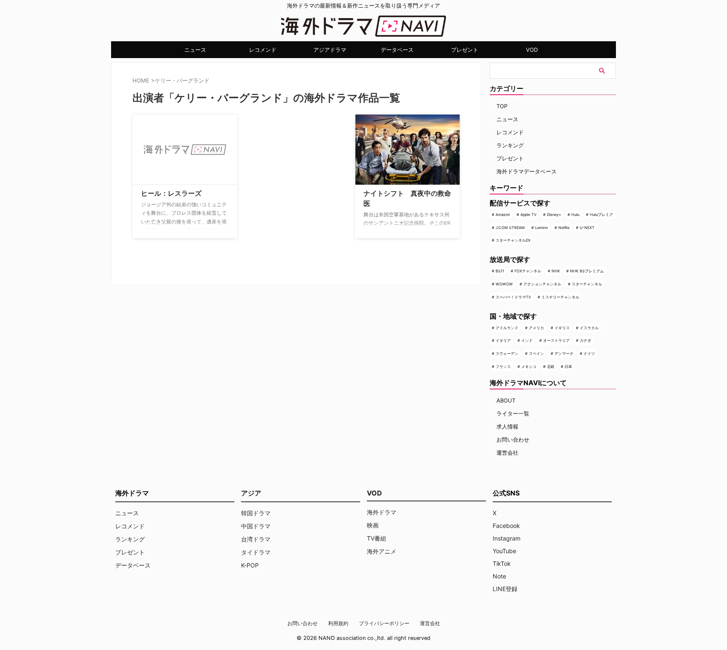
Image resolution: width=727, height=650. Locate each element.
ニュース (195, 49)
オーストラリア (556, 340)
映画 (373, 525)
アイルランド (507, 327)
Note (499, 576)
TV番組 (376, 538)
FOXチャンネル (528, 271)
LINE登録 (505, 588)
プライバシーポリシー (384, 623)
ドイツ (589, 353)
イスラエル (589, 327)
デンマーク (564, 353)
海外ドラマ (381, 512)
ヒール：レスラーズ (171, 193)
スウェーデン (507, 353)
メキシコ (528, 366)
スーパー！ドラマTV (513, 297)
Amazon (503, 214)
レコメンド (262, 49)
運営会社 (507, 452)
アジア (251, 493)
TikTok (502, 563)
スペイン (536, 353)
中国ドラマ (256, 526)
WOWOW (504, 284)
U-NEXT (587, 227)
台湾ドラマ (256, 539)
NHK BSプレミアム (587, 271)
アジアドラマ (329, 49)
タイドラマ (256, 552)
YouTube (504, 550)
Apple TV (528, 214)
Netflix (564, 227)
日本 (568, 366)
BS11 (500, 271)
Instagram (506, 538)
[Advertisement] (286, 167)
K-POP (250, 565)
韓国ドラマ (256, 513)
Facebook (506, 525)
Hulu (575, 214)
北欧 (551, 366)
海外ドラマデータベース (526, 171)
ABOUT (505, 400)
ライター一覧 (512, 413)
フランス (503, 366)
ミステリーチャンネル (560, 297)
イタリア (503, 340)
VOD (532, 49)
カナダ (585, 340)
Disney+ (554, 214)
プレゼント (464, 49)
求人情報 (507, 426)
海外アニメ (381, 551)
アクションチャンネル (542, 284)
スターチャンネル (587, 284)
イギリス (562, 327)
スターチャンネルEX (513, 240)
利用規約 (338, 623)
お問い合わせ (512, 439)
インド (527, 340)
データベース (397, 49)
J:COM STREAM (510, 227)
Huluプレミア (601, 214)
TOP (501, 106)
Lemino (541, 227)
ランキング (510, 145)
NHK (556, 271)
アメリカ (536, 327)
